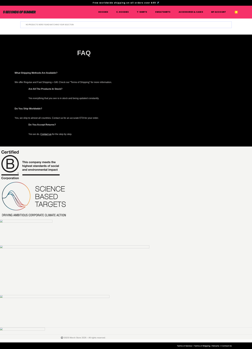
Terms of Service (184, 346)
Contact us (45, 134)
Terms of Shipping (202, 346)
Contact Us (226, 346)
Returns (215, 346)
